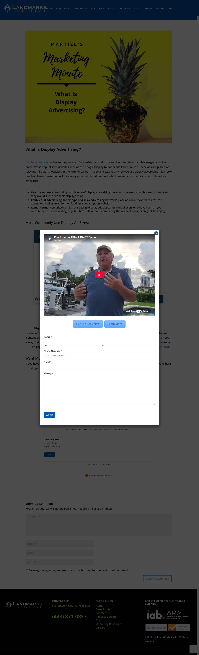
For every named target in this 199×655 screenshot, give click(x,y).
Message (49, 373)
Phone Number (53, 351)
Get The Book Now (88, 324)
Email (47, 362)
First (45, 346)
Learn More (115, 324)
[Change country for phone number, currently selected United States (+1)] (47, 355)
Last (102, 346)
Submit (49, 414)
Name (48, 337)
